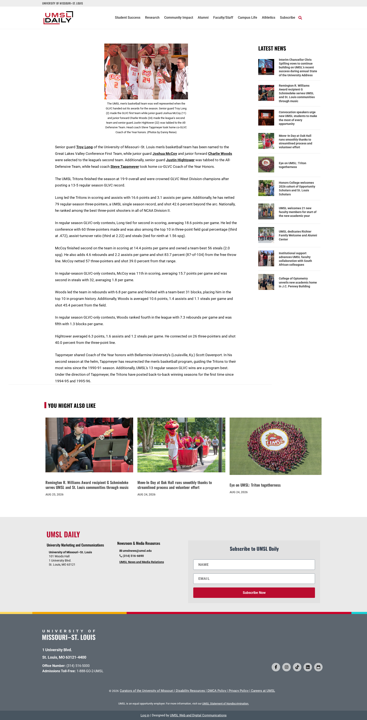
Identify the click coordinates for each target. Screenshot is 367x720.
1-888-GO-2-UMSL (90, 671)
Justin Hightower (180, 160)
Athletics (268, 18)
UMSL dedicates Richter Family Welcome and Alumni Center (298, 235)
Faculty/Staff (223, 18)
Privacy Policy (238, 691)
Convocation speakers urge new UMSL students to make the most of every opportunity (298, 118)
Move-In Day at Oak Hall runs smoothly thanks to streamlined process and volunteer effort (295, 141)
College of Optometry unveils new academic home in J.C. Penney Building (298, 282)
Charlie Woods (220, 153)
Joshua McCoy (164, 153)
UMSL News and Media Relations (141, 562)
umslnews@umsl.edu (137, 550)
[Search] (300, 17)
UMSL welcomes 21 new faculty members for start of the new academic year (297, 211)
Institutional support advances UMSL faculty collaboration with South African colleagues (295, 259)
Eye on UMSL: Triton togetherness (292, 165)
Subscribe (287, 18)
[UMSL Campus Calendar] (318, 667)
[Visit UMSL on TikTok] (297, 667)
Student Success (127, 18)
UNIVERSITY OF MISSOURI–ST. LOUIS (62, 3)
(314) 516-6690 (133, 556)
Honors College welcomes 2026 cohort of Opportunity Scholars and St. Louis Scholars (297, 188)
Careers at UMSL (263, 691)
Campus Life (247, 18)
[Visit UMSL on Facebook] (276, 667)
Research (152, 18)
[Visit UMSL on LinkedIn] (307, 667)
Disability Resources (190, 691)
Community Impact (178, 18)
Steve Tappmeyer (124, 166)
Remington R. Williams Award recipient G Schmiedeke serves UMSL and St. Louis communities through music (297, 93)
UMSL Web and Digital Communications (198, 715)
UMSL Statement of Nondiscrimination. (225, 703)
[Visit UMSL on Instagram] (286, 667)
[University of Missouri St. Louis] (68, 638)
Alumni (203, 18)
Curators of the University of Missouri (146, 691)
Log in (145, 715)
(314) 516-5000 (78, 666)
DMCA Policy (216, 691)
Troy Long (84, 147)
